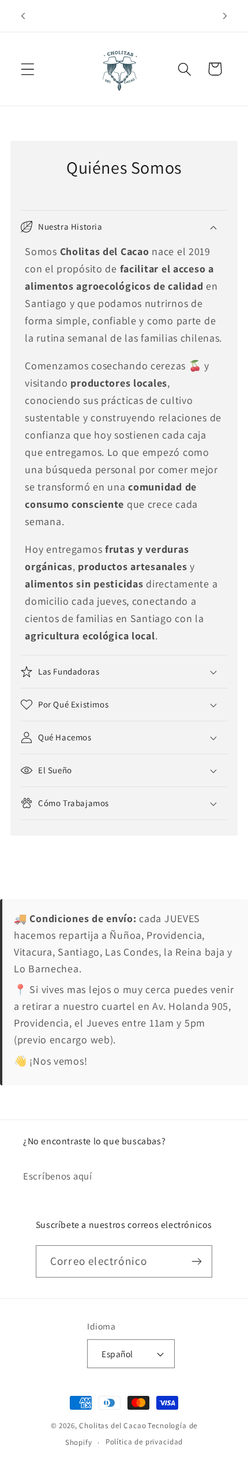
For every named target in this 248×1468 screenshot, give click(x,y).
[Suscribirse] (196, 1261)
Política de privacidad (144, 1442)
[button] (28, 69)
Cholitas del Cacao (112, 1425)
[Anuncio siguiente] (225, 16)
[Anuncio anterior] (23, 16)
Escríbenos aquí (57, 1176)
